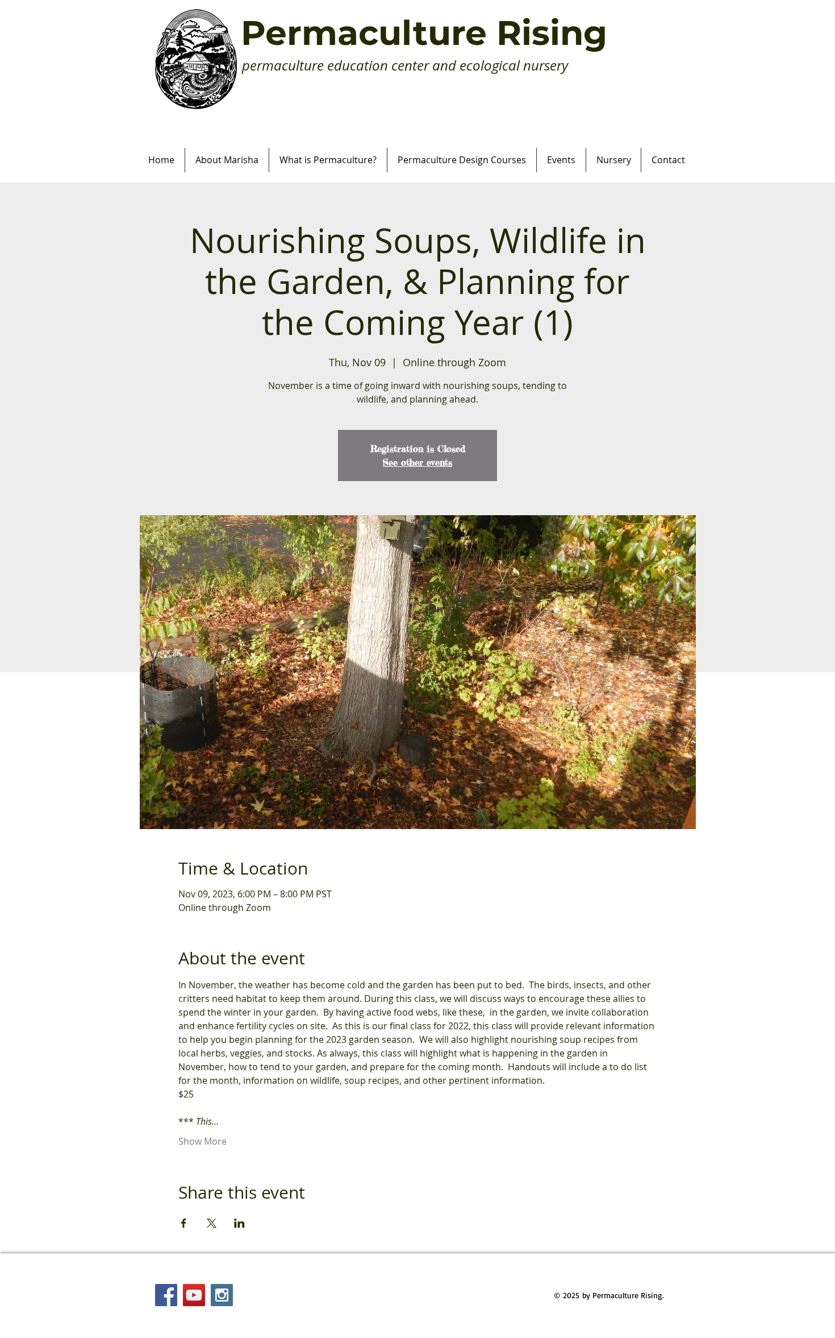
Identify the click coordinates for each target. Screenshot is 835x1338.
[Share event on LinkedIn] (239, 1223)
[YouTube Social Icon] (194, 1295)
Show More (202, 1141)
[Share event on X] (211, 1223)
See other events (417, 462)
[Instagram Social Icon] (222, 1295)
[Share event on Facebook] (183, 1223)
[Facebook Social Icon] (166, 1295)
